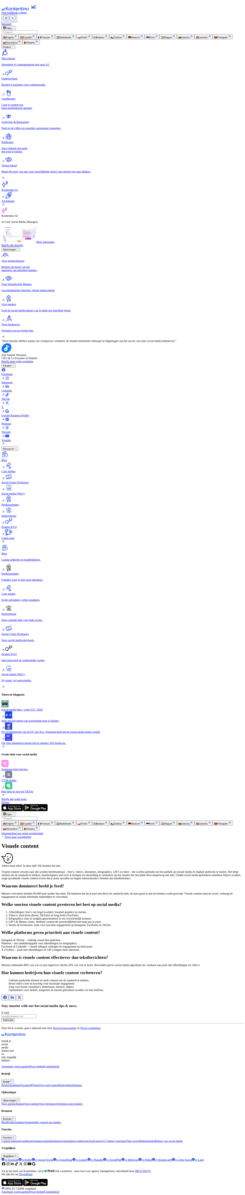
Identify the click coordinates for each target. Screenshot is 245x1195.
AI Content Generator (113, 1141)
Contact (53, 1085)
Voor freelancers (48, 1103)
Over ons (44, 1085)
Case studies (54, 1122)
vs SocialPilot (114, 1159)
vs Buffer (26, 1159)
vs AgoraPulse (64, 1159)
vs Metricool (131, 1159)
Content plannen (10, 1141)
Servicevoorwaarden (64, 1028)
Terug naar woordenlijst (17, 837)
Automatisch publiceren (75, 1141)
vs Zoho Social (183, 1159)
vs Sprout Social (44, 1159)
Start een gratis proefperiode (27, 833)
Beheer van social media (169, 1141)
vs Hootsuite (11, 1159)
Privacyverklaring (90, 1028)
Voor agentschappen (12, 1103)
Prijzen (5, 802)
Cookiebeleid (51, 1066)
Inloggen (6, 24)
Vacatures (25, 1085)
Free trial (6, 12)
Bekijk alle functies (12, 245)
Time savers (133, 1141)
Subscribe (8, 1020)
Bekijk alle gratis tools (14, 799)
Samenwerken (42, 1141)
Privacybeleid (36, 1066)
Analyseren (94, 1141)
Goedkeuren (27, 1141)
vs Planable (96, 1159)
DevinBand (25, 1174)
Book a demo (19, 12)
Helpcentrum (65, 1085)
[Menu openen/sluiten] (9, 18)
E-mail (5, 1012)
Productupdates (15, 1122)
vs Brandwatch (163, 1159)
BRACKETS (143, 1171)
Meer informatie (45, 242)
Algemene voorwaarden (15, 1066)
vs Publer (147, 1159)
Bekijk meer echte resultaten (17, 361)
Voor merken (31, 1103)
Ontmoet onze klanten (70, 1103)
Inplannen (56, 1141)
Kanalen (7, 365)
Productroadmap (10, 1085)
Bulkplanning (147, 1141)
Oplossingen (9, 249)
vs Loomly (81, 1159)
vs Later (199, 1159)
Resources (8, 449)
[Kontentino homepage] (19, 9)
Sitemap (77, 1085)
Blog (4, 1122)
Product (7, 47)
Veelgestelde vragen (35, 1122)
